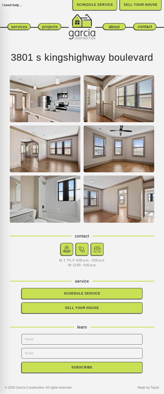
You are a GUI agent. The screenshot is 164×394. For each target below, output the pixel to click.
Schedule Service (82, 293)
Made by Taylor (148, 387)
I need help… (12, 5)
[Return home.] (82, 22)
